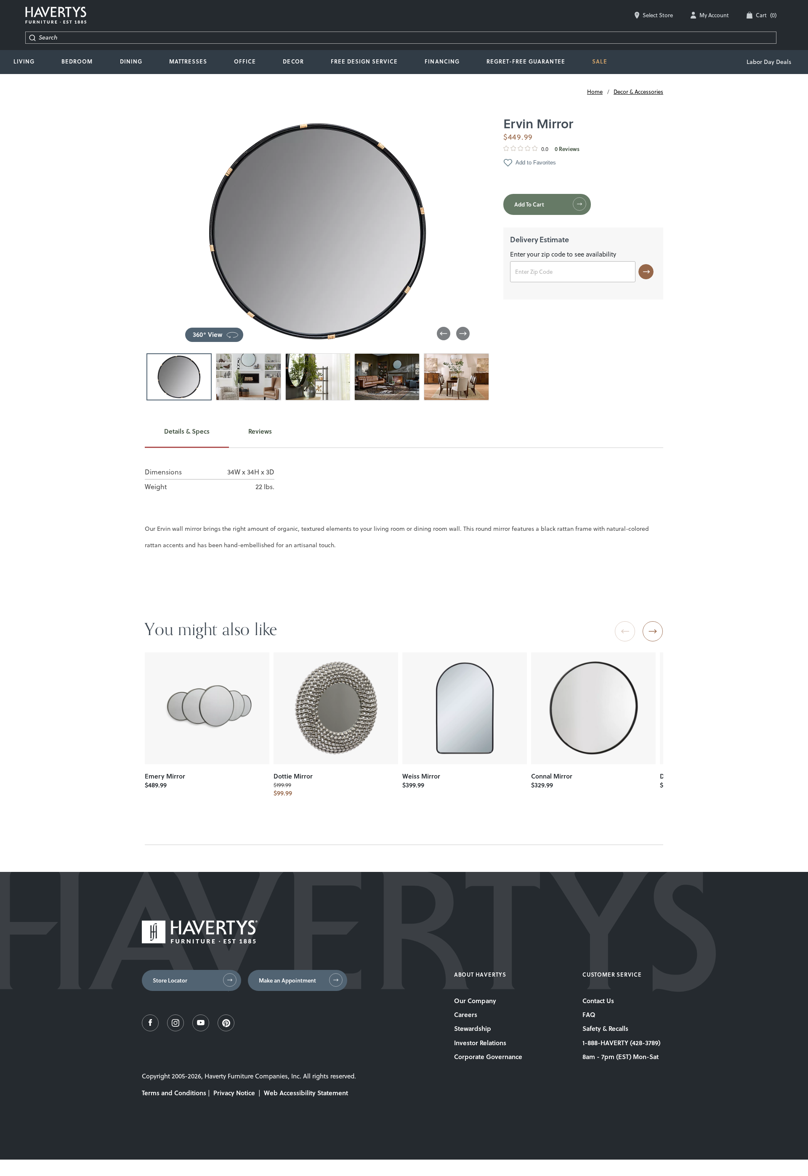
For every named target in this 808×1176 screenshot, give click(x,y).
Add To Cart (529, 204)
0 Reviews (567, 149)
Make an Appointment (287, 980)
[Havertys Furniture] (200, 941)
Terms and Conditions (174, 1092)
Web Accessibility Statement (306, 1092)
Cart (766, 15)
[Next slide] (652, 631)
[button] (443, 333)
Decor (293, 61)
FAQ (588, 1014)
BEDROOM (77, 61)
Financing (442, 61)
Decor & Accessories (638, 91)
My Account (714, 15)
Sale (599, 61)
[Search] (32, 38)
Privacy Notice (234, 1092)
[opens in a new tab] (150, 1029)
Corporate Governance (488, 1056)
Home (595, 91)
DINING (131, 61)
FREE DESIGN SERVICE (364, 61)
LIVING (24, 61)
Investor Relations (480, 1042)
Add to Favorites (536, 162)
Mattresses (188, 61)
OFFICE (245, 61)
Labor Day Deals (769, 62)
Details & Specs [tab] (187, 431)
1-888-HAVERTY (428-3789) (621, 1042)
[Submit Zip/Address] (646, 271)
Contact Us (598, 1000)
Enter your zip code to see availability (563, 255)
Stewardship (472, 1028)
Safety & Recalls (605, 1028)
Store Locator (170, 980)
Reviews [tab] (260, 431)
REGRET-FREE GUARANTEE (525, 61)
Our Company (475, 1000)
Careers (465, 1014)
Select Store (658, 15)
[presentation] (207, 708)
